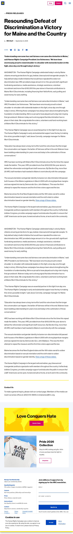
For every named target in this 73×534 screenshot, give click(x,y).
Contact (6, 507)
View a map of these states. (45, 200)
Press (6, 496)
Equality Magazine (9, 485)
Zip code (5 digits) (48, 496)
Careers (6, 490)
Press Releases (15, 13)
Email (44, 487)
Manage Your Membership (11, 479)
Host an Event (8, 501)
